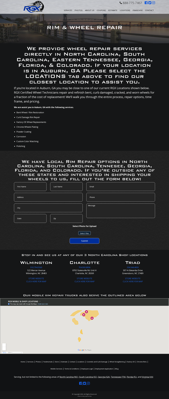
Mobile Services (56, 369)
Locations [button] (125, 10)
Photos (79, 10)
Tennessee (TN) (118, 377)
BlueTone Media (88, 396)
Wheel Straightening (117, 362)
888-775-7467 (132, 3)
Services (68, 10)
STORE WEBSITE (36, 278)
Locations (80, 362)
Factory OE (131, 362)
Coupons (101, 10)
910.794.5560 (36, 267)
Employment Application (104, 369)
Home (23, 362)
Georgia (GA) (104, 377)
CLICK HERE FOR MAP (36, 281)
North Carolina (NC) (69, 377)
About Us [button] (89, 10)
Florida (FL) (132, 377)
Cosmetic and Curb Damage (97, 362)
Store (57, 362)
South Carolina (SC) (88, 377)
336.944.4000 (133, 267)
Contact (149, 10)
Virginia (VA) (147, 377)
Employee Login (87, 369)
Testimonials (48, 362)
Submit (84, 240)
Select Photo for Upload (84, 226)
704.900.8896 (84, 267)
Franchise (138, 10)
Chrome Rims (142, 362)
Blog (116, 369)
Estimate (112, 10)
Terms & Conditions (72, 369)
